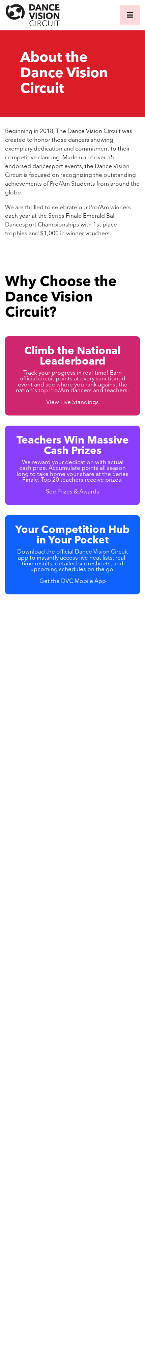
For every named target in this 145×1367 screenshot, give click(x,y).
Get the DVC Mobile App (72, 581)
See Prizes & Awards (72, 492)
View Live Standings (72, 402)
